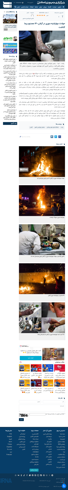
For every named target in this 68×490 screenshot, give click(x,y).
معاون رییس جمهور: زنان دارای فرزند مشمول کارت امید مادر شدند (9, 105)
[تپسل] (20, 346)
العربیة (10, 439)
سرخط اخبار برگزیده (49, 438)
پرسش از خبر (35, 449)
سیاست (54, 7)
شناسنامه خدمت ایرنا (61, 450)
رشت (62, 127)
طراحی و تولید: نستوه (60, 482)
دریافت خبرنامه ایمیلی (61, 463)
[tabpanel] (10, 22)
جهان (40, 7)
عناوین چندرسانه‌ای (49, 463)
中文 (10, 434)
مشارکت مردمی (61, 457)
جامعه (36, 7)
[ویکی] (18, 475)
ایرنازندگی (22, 434)
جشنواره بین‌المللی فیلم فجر (34, 443)
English (9, 437)
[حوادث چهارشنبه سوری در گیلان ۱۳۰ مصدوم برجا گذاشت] (42, 46)
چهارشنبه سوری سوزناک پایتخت (57, 217)
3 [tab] (6, 11)
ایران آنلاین (22, 442)
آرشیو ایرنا (62, 439)
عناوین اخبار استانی (49, 448)
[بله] (41, 475)
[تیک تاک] (24, 475)
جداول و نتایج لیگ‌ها (34, 455)
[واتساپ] (16, 475)
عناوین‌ (59, 7)
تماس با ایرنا (62, 437)
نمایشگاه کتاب (34, 447)
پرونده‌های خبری (47, 434)
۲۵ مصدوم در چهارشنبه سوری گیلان (56, 296)
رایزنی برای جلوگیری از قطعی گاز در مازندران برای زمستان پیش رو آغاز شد (9, 117)
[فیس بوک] (27, 475)
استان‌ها (32, 13)
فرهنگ (31, 7)
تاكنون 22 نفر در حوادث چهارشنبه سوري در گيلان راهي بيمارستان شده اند (47, 256)
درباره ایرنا (62, 434)
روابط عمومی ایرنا (60, 447)
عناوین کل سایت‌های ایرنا (48, 443)
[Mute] (47, 359)
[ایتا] (35, 475)
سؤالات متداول (61, 442)
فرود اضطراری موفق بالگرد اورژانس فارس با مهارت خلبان (9, 61)
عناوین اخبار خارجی (49, 453)
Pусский (9, 449)
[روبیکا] (47, 475)
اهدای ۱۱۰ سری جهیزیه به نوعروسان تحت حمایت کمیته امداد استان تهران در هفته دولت (9, 99)
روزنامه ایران (22, 437)
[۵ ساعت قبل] (10, 18)
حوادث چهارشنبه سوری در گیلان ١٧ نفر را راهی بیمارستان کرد (50, 178)
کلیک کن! (30, 358)
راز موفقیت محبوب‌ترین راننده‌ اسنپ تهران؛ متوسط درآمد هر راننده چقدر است (9, 67)
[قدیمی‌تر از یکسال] (42, 161)
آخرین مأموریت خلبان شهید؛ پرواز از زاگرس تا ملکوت (10, 92)
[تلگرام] (52, 475)
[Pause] (44, 359)
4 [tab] (4, 11)
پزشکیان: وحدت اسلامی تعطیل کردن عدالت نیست (10, 26)
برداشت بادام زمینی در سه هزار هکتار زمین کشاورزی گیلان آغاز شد (9, 73)
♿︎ (64, 485)
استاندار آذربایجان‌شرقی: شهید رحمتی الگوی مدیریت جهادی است (9, 78)
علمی (18, 7)
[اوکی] (21, 475)
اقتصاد (49, 7)
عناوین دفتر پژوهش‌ (49, 458)
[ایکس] (49, 475)
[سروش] (32, 475)
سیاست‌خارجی (24, 7)
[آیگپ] (38, 475)
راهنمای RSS (61, 444)
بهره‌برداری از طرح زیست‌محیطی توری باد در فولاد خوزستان (9, 111)
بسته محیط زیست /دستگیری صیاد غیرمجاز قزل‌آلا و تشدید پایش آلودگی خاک (10, 85)
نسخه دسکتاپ (34, 470)
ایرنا (51, 2)
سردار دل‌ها (35, 439)
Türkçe (10, 444)
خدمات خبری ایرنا (60, 467)
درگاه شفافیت (61, 454)
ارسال (21, 420)
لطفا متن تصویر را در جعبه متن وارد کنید (55, 414)
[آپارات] (44, 475)
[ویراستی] (30, 475)
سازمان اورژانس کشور (40, 127)
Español (9, 447)
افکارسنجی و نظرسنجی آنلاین (34, 435)
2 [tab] (8, 11)
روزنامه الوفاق (21, 439)
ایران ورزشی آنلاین (22, 448)
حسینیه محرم (35, 459)
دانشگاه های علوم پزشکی (53, 127)
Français (9, 455)
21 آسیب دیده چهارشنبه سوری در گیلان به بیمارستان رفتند (50, 335)
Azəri (10, 442)
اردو (11, 452)
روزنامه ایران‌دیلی (21, 444)
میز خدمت (62, 460)
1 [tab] (10, 11)
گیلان (28, 13)
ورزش (44, 7)
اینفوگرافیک (35, 452)
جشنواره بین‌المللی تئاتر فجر (34, 463)
